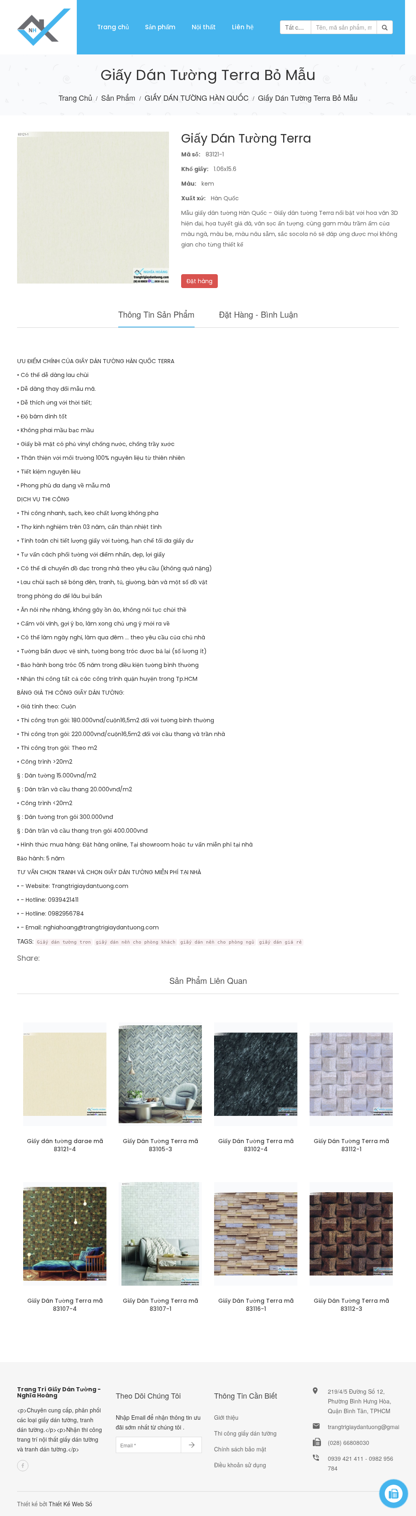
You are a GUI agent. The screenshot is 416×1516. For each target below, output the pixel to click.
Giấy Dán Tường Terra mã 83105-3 (160, 1145)
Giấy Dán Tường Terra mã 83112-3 (351, 1305)
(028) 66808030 (348, 1442)
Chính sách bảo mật (240, 1449)
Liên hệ (243, 27)
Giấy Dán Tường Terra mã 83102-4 (256, 1145)
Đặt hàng (199, 281)
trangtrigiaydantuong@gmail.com (370, 1427)
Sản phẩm (160, 27)
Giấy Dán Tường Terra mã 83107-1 (160, 1305)
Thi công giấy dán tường (245, 1433)
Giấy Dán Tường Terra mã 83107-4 (65, 1305)
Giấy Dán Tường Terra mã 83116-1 (256, 1305)
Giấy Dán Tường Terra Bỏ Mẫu (308, 97)
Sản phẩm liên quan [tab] (208, 980)
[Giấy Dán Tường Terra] (160, 1074)
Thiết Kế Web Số (70, 1504)
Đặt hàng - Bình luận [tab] (258, 314)
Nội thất (204, 27)
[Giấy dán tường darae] (64, 1074)
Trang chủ (113, 27)
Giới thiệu (226, 1417)
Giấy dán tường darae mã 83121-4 (65, 1145)
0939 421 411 (346, 1458)
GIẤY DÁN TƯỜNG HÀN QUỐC (198, 97)
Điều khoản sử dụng (240, 1465)
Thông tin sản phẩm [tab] (156, 314)
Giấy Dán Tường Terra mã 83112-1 (351, 1145)
